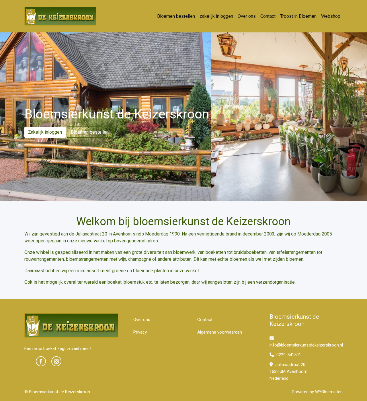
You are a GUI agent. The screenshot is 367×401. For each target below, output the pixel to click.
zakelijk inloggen (216, 16)
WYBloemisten (329, 391)
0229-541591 (288, 354)
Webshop (330, 16)
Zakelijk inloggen (45, 132)
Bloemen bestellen (176, 16)
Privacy (140, 332)
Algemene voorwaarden (219, 332)
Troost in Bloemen (298, 16)
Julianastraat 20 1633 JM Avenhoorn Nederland (288, 371)
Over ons (247, 16)
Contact (268, 16)
